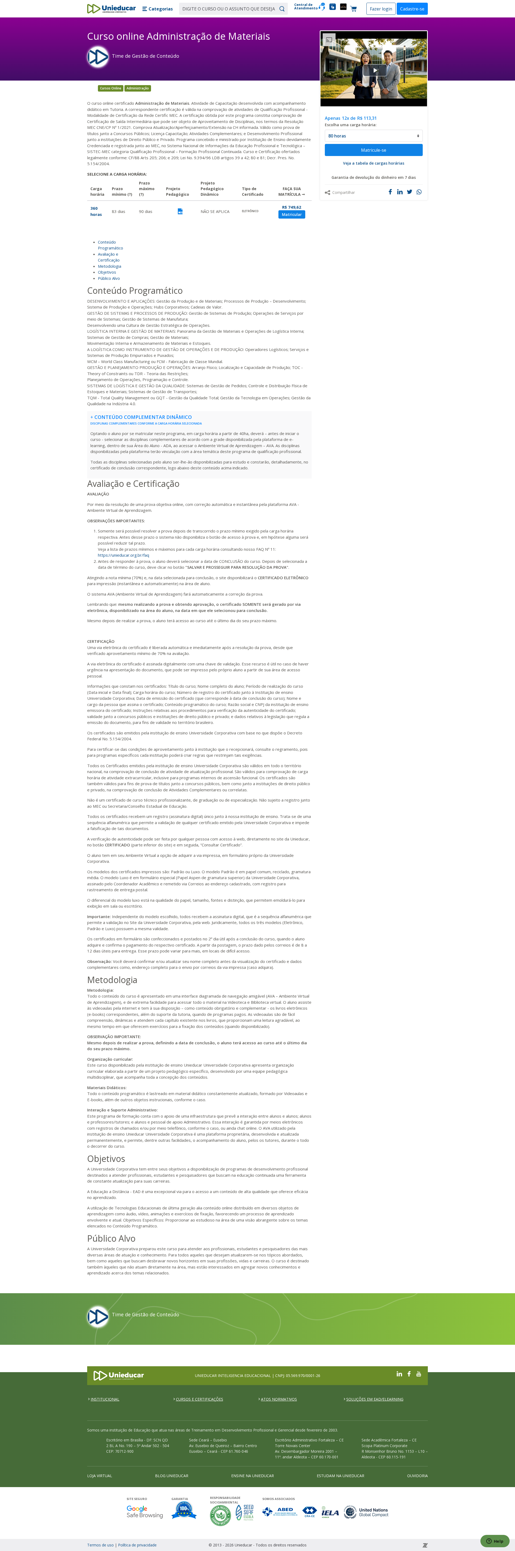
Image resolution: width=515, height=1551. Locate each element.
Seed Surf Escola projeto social (245, 1515)
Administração (138, 88)
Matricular (292, 214)
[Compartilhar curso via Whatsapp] (420, 192)
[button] (157, 9)
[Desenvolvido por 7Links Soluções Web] (377, 1545)
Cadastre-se (412, 9)
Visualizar (180, 211)
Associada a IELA (331, 1512)
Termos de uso (100, 1545)
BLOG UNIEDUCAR (171, 1475)
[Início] (111, 8)
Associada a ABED (280, 1512)
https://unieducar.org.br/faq (123, 555)
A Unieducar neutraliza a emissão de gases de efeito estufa (220, 1515)
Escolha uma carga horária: (351, 124)
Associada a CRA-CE (310, 1512)
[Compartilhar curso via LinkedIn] (400, 191)
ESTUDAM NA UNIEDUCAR (340, 1475)
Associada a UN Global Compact (366, 1512)
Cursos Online (110, 88)
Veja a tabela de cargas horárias (373, 163)
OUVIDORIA (417, 1475)
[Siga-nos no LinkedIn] (399, 1373)
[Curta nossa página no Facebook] (409, 1373)
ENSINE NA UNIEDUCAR (252, 1475)
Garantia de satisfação (184, 1510)
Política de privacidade (137, 1545)
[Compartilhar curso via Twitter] (409, 191)
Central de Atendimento (304, 6)
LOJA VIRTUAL (99, 1475)
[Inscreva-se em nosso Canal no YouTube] (418, 1373)
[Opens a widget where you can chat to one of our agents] (495, 1541)
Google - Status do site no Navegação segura (145, 1512)
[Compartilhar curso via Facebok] (390, 191)
